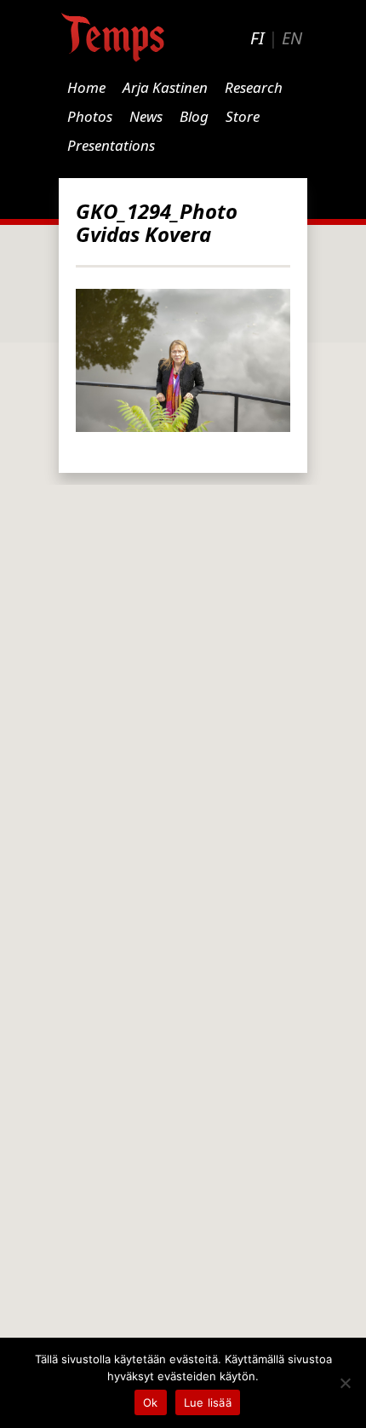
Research (254, 87)
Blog (194, 116)
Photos (89, 116)
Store (243, 116)
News (146, 116)
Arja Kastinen (165, 87)
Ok (150, 1402)
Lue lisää (208, 1402)
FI (257, 37)
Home (86, 87)
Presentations (111, 145)
